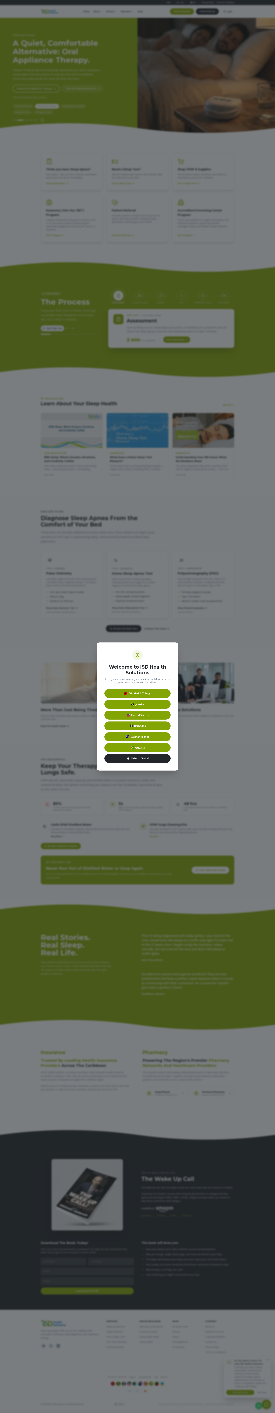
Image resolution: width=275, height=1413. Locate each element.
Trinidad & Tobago (140, 693)
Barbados (140, 726)
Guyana (140, 747)
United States (140, 715)
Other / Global (140, 758)
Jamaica (140, 704)
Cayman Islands (140, 737)
